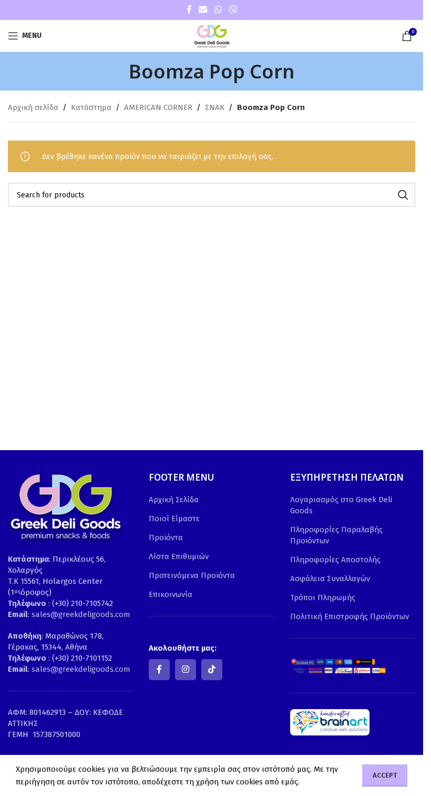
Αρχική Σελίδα (174, 499)
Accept (385, 775)
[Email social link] (203, 10)
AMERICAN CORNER (158, 107)
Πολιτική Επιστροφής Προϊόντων (349, 616)
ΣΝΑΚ (214, 107)
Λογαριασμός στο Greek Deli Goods (341, 505)
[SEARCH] (403, 195)
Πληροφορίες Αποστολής (335, 559)
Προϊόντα (166, 537)
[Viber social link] (232, 10)
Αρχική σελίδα (33, 107)
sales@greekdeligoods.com (81, 614)
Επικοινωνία (170, 594)
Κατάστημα (91, 107)
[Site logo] (211, 35)
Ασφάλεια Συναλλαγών (330, 578)
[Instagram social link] (185, 669)
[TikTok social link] (211, 669)
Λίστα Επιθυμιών (179, 556)
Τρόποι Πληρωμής (322, 597)
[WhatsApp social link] (218, 10)
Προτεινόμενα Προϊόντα (192, 575)
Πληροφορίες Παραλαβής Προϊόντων (336, 535)
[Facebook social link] (189, 10)
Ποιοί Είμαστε (174, 518)
